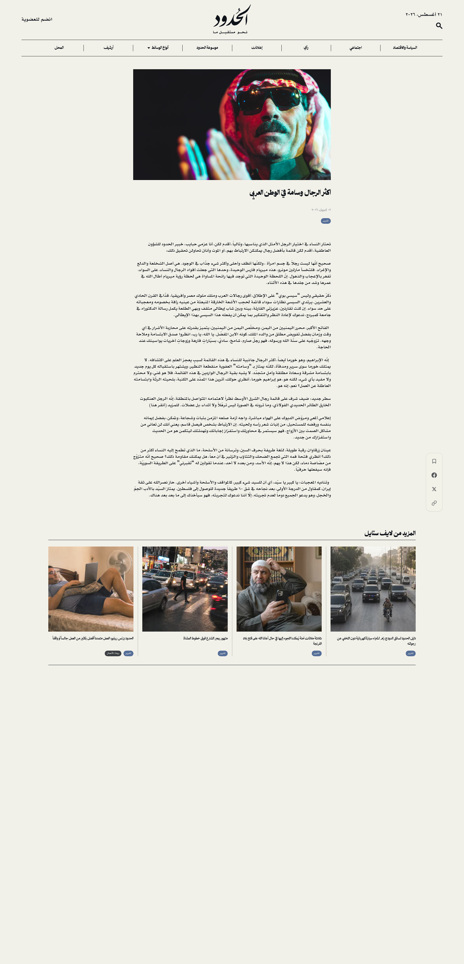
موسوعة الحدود (207, 48)
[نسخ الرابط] (434, 503)
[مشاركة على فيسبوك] (434, 475)
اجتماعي (356, 48)
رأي (306, 48)
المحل (59, 48)
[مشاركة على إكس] (434, 489)
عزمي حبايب (197, 244)
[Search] (439, 26)
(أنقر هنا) (157, 405)
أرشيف (108, 48)
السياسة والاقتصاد (405, 48)
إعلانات (256, 48)
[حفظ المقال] (434, 461)
